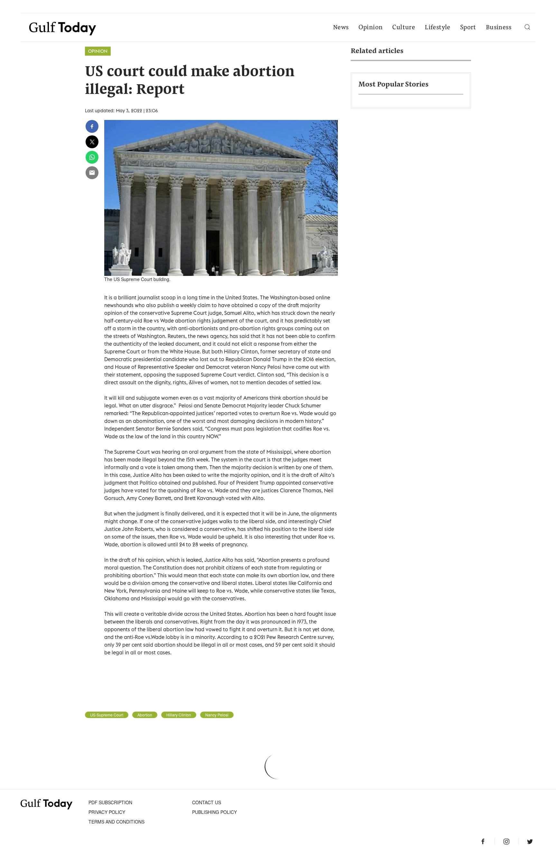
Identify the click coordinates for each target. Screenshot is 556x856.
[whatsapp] (92, 157)
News (341, 27)
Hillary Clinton (178, 715)
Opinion (370, 27)
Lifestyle (437, 27)
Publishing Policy (214, 812)
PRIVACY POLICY (106, 812)
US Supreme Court (106, 715)
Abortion (144, 715)
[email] (92, 172)
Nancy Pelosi (216, 715)
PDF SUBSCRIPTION (110, 802)
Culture (403, 27)
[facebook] (92, 126)
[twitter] (92, 141)
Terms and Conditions (116, 821)
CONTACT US (206, 802)
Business (498, 27)
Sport (468, 27)
